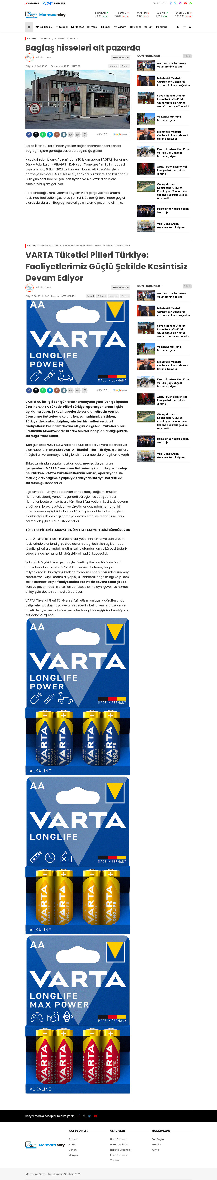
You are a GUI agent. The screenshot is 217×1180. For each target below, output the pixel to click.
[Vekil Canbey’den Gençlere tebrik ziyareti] (146, 231)
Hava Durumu (118, 1139)
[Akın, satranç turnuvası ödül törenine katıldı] (146, 70)
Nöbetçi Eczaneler (120, 1150)
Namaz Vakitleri (119, 1144)
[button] (30, 27)
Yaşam (122, 26)
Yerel (94, 26)
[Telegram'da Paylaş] (50, 135)
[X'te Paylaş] (36, 135)
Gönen (73, 1150)
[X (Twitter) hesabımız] (175, 3)
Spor (108, 26)
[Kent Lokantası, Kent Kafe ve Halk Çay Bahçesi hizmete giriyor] (146, 156)
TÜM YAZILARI (121, 57)
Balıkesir (45, 26)
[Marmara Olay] (45, 17)
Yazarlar (156, 1144)
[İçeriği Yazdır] (64, 135)
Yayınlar (115, 1160)
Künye (163, 26)
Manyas (73, 1155)
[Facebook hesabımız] (171, 3)
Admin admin (43, 57)
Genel (137, 26)
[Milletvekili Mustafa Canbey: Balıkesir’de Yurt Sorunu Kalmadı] (146, 139)
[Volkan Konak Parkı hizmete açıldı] (146, 124)
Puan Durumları (119, 1155)
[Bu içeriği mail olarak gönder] (57, 135)
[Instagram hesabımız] (180, 3)
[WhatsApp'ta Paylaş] (43, 135)
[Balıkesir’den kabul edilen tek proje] (146, 216)
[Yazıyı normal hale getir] (84, 135)
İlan (150, 26)
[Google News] (120, 134)
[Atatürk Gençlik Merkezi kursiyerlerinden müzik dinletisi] (146, 174)
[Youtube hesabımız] (185, 3)
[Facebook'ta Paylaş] (29, 135)
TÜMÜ (187, 56)
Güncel (63, 26)
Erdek (72, 1144)
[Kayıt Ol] (178, 27)
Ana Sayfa (158, 1139)
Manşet (79, 26)
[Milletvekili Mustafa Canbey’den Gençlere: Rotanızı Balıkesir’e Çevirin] (146, 85)
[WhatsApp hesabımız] (191, 3)
